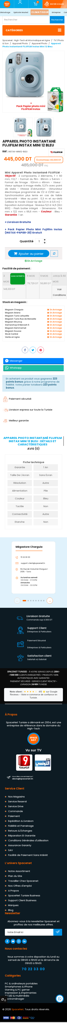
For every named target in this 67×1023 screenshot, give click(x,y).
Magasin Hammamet (15, 328)
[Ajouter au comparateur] (54, 253)
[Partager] (25, 350)
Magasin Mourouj (13, 321)
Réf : (5, 151)
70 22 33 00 (33, 969)
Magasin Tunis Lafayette (17, 315)
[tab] (33, 441)
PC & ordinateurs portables (21, 983)
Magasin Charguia (14, 309)
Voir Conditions (59, 292)
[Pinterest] (40, 350)
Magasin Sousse (13, 330)
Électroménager (14, 998)
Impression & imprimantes (20, 992)
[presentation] (21, 126)
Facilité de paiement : (16, 268)
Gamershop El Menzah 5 (17, 324)
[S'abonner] (58, 932)
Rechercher (57, 19)
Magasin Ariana (12, 312)
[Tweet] (33, 350)
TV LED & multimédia (17, 995)
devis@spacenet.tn (22, 778)
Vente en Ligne (12, 337)
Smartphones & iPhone (19, 986)
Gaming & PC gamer (17, 989)
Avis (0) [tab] (33, 448)
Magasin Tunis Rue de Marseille (20, 318)
